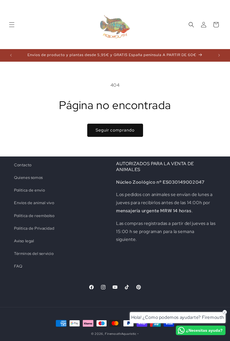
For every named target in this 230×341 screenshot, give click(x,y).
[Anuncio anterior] (11, 55)
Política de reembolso (34, 215)
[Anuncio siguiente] (219, 55)
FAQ (18, 266)
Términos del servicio (34, 253)
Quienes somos (28, 177)
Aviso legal (24, 240)
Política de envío (29, 190)
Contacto (23, 164)
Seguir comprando (115, 130)
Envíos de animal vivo (34, 202)
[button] (12, 25)
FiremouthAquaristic (120, 334)
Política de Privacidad (34, 228)
